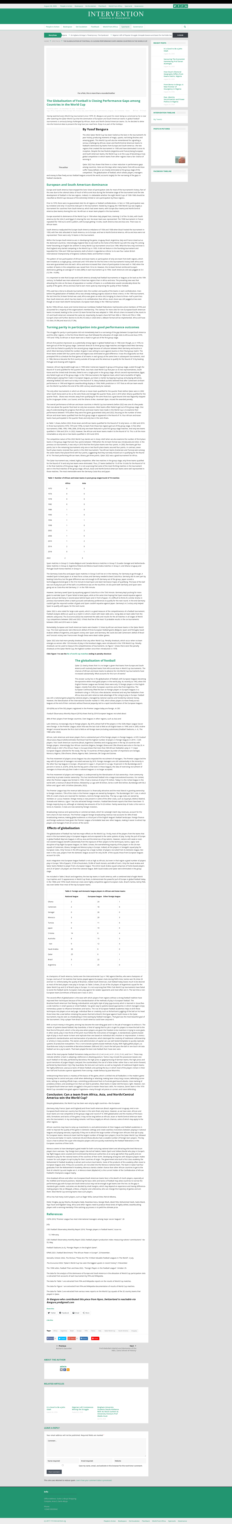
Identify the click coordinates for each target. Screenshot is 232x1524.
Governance (138, 6)
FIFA (74, 111)
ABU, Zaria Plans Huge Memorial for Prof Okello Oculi (149, 35)
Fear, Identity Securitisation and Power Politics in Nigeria (174, 99)
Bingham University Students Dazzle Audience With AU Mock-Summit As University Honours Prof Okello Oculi (108, 1411)
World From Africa (115, 6)
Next (132, 1346)
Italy (83, 111)
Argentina (58, 111)
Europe (69, 111)
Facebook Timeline (162, 171)
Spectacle (128, 6)
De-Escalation (90, 6)
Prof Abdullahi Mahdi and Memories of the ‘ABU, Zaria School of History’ (117, 1349)
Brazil (64, 111)
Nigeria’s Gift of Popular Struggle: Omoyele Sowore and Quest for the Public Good (95, 35)
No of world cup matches (77, 654)
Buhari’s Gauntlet (64, 1348)
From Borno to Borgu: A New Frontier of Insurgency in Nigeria (173, 86)
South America (102, 111)
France (78, 111)
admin (56, 109)
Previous (62, 1346)
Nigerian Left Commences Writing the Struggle (82, 1408)
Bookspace (79, 6)
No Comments (119, 111)
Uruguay (110, 111)
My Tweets (157, 119)
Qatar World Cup (90, 111)
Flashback (102, 6)
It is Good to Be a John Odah (56, 1408)
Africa (52, 111)
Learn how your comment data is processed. (94, 1480)
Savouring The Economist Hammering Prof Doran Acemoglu (174, 61)
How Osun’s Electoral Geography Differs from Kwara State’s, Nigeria (173, 74)
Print (136, 111)
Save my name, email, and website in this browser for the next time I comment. (111, 1466)
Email (144, 111)
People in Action (66, 6)
